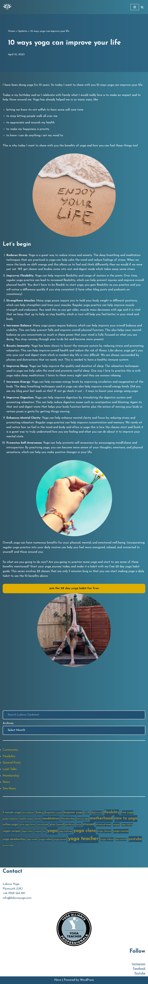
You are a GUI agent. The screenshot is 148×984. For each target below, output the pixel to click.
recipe (78, 825)
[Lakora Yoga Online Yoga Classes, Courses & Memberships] (7, 7)
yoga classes (104, 831)
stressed (88, 824)
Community (10, 749)
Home (11, 31)
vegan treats (27, 831)
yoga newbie (32, 840)
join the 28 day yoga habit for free (74, 588)
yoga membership (14, 839)
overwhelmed (42, 825)
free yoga (127, 812)
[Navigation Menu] (134, 7)
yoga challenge (65, 831)
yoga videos (107, 839)
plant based (56, 824)
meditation (51, 818)
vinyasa (37, 831)
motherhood (101, 818)
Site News (9, 788)
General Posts (12, 762)
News (6, 782)
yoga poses (60, 839)
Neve (57, 980)
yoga (52, 830)
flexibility (111, 812)
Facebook (139, 968)
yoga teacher (83, 838)
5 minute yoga (12, 812)
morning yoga (82, 819)
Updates (22, 31)
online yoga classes (27, 825)
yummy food (8, 846)
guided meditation (10, 819)
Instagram (138, 964)
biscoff (87, 813)
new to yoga (125, 818)
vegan (116, 824)
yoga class (85, 830)
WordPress (87, 980)
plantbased (70, 825)
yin (44, 831)
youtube (135, 839)
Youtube (139, 973)
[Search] (142, 7)
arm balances (28, 813)
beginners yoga (53, 812)
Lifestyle (37, 819)
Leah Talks (10, 769)
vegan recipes (11, 831)
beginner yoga (73, 812)
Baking (39, 812)
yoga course (121, 831)
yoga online (45, 839)
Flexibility (9, 756)
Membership (11, 775)
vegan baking (127, 825)
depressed (97, 812)
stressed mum (103, 824)
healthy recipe (26, 819)
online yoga (10, 824)
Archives (8, 723)
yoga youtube (121, 840)
